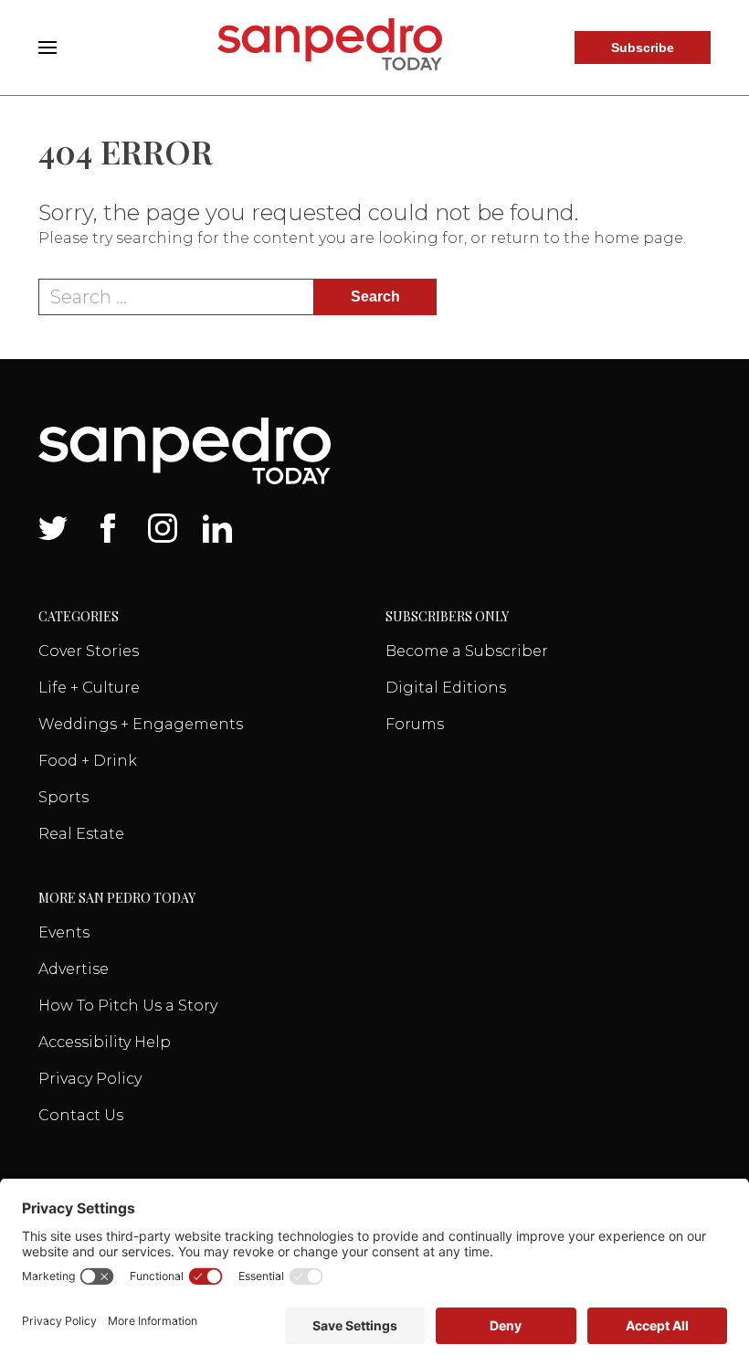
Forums (414, 724)
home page (638, 238)
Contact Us (80, 1115)
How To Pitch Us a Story (127, 1005)
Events (64, 932)
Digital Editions (445, 687)
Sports (63, 797)
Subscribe (642, 47)
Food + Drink (87, 760)
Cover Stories (88, 651)
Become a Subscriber (466, 651)
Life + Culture (89, 687)
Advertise (73, 969)
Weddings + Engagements (140, 724)
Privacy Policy (90, 1078)
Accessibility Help (104, 1042)
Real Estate (81, 833)
